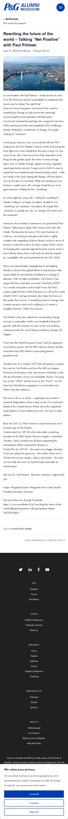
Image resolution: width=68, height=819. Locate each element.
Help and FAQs (34, 743)
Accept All (34, 794)
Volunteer (34, 696)
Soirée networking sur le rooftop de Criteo (44, 540)
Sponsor (34, 707)
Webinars (34, 630)
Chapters (34, 589)
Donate (34, 702)
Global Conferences (34, 619)
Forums (34, 594)
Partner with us (34, 691)
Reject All (34, 811)
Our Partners (34, 732)
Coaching (34, 676)
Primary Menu (60, 7)
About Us (34, 722)
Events (34, 614)
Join (34, 583)
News (34, 650)
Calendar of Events (34, 624)
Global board (34, 727)
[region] (34, 791)
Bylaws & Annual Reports (34, 738)
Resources (34, 644)
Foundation (34, 599)
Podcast (34, 655)
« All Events (10, 19)
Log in (6, 528)
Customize (34, 802)
